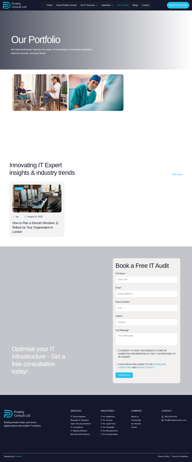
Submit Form (124, 375)
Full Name (120, 273)
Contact (145, 5)
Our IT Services (87, 5)
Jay (17, 217)
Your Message (122, 330)
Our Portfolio (123, 5)
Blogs (135, 5)
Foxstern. (19, 456)
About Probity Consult (66, 5)
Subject (119, 316)
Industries (105, 5)
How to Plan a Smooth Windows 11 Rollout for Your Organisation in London (35, 227)
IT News (19, 189)
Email (118, 288)
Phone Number (122, 302)
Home (49, 5)
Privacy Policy (146, 367)
